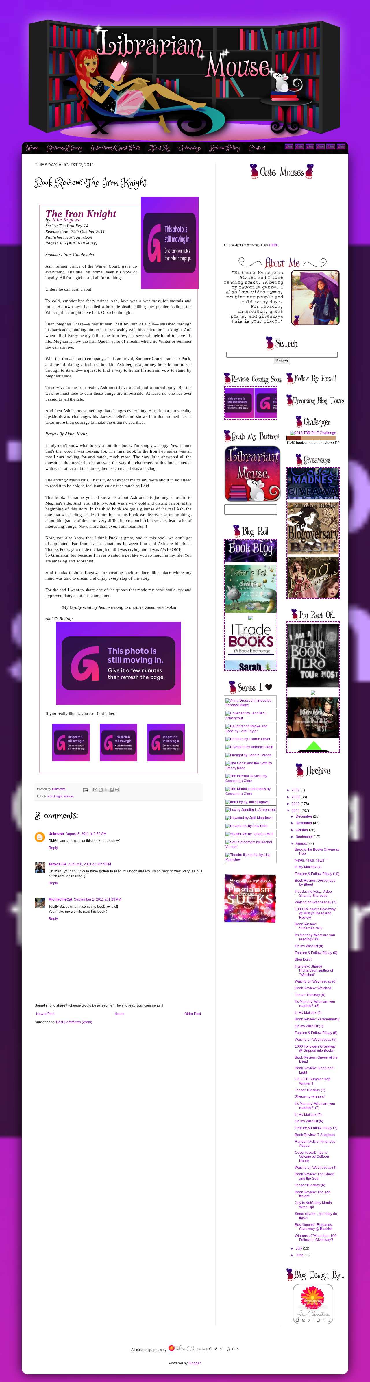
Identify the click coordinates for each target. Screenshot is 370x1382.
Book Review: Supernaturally (308, 926)
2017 (296, 790)
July (299, 1248)
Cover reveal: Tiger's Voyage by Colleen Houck (312, 1157)
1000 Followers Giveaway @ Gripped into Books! (315, 1048)
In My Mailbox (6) (308, 1013)
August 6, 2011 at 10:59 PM (89, 864)
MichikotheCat (60, 899)
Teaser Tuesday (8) (310, 995)
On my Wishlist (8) (309, 946)
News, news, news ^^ (311, 860)
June (300, 1255)
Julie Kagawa (66, 220)
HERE (273, 244)
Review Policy (225, 148)
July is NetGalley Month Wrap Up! (313, 1205)
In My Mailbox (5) (308, 1115)
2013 (296, 797)
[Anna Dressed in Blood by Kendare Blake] (250, 705)
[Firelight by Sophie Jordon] (248, 755)
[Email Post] (85, 789)
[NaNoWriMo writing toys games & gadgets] (313, 438)
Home (32, 148)
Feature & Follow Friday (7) (316, 1128)
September (305, 837)
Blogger (194, 1363)
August (302, 844)
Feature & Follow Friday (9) (316, 953)
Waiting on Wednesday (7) (315, 902)
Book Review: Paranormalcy (317, 1019)
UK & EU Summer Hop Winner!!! (312, 1081)
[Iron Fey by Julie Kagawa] (247, 802)
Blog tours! (303, 959)
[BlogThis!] (100, 789)
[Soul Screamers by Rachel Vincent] (250, 847)
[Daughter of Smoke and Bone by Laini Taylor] (250, 731)
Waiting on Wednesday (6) (315, 981)
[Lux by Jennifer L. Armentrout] (250, 810)
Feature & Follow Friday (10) (317, 874)
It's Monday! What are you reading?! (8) (315, 1004)
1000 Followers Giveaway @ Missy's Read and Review (315, 913)
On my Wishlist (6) (309, 1121)
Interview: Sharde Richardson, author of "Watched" (314, 970)
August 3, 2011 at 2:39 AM (86, 834)
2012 (296, 804)
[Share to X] (106, 789)
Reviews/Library (64, 148)
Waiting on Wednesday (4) (315, 1168)
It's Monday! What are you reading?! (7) (315, 1106)
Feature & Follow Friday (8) (316, 1033)
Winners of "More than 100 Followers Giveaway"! (315, 1238)
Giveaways (189, 148)
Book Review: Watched (313, 988)
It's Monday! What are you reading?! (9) (315, 937)
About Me (159, 148)
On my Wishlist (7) (309, 1026)
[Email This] (95, 789)
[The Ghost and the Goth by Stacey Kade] (250, 768)
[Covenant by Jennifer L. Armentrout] (250, 718)
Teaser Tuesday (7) (310, 1090)
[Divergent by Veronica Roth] (249, 747)
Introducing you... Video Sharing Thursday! (313, 894)
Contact (257, 148)
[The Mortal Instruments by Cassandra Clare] (250, 794)
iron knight (55, 796)
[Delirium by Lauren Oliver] (247, 739)
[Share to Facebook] (111, 789)
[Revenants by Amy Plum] (246, 826)
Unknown (56, 834)
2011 (296, 811)
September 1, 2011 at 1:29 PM (97, 899)
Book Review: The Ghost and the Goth (314, 1176)
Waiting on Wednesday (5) (315, 1040)
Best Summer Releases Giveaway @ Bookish (314, 1227)
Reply (53, 848)
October (302, 830)
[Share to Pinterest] (117, 789)
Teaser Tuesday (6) (310, 1185)
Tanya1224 (57, 864)
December (304, 816)
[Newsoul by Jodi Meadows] (248, 818)
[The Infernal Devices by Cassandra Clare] (250, 781)
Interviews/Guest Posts (115, 148)
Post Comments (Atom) (74, 1022)
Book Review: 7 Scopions (315, 1135)
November (304, 823)
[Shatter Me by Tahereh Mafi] (249, 834)
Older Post (192, 1014)
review (68, 796)
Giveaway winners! (310, 1097)
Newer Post (45, 1014)
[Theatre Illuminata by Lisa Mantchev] (250, 860)
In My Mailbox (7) (308, 867)
